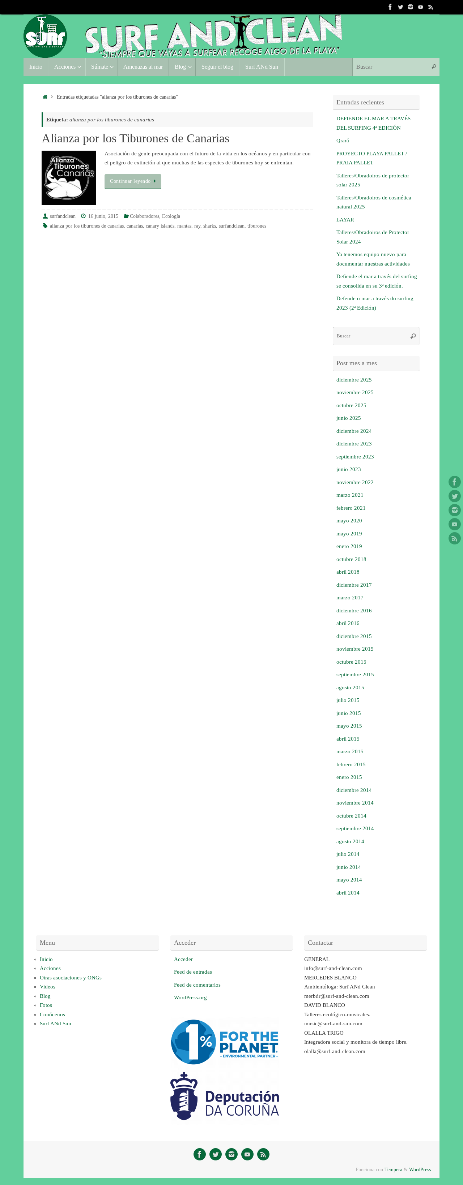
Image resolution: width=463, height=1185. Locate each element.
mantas (184, 226)
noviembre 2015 (355, 649)
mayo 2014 (349, 880)
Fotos (46, 1005)
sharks (209, 226)
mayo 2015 (349, 726)
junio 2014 (348, 867)
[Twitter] (400, 7)
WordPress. (420, 1169)
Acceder (183, 959)
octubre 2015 (351, 662)
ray (197, 226)
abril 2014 (348, 893)
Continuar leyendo (130, 181)
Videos (47, 987)
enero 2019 (349, 546)
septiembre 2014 (355, 828)
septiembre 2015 (355, 674)
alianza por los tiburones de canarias (87, 226)
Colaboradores (144, 216)
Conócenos (52, 1014)
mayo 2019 (349, 534)
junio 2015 (348, 713)
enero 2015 (349, 777)
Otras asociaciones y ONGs (71, 978)
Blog (45, 996)
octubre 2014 (351, 816)
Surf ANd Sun (55, 1023)
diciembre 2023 (354, 444)
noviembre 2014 (355, 803)
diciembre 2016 (354, 610)
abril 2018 (348, 572)
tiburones (256, 226)
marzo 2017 (350, 597)
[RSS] (431, 7)
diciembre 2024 (354, 431)
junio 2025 (348, 418)
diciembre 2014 (354, 790)
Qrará (342, 140)
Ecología (171, 216)
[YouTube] (421, 7)
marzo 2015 (350, 751)
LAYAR (345, 220)
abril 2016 (348, 623)
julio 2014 (348, 854)
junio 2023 (348, 469)
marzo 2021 (350, 495)
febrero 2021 (351, 508)
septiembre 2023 (355, 457)
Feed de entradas (193, 972)
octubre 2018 (351, 559)
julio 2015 (348, 700)
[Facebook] (390, 7)
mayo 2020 (349, 520)
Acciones (50, 968)
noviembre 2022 (355, 482)
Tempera (393, 1169)
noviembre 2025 (355, 392)
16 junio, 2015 (103, 216)
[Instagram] (410, 7)
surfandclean (63, 216)
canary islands (160, 226)
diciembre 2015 (354, 636)
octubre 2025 (351, 405)
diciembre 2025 (354, 380)
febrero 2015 (351, 764)
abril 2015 (348, 739)
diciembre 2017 (354, 585)
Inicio (46, 959)
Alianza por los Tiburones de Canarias (135, 138)
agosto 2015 (350, 687)
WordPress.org (190, 997)
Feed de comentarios (197, 985)
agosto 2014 (350, 841)
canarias (135, 226)
